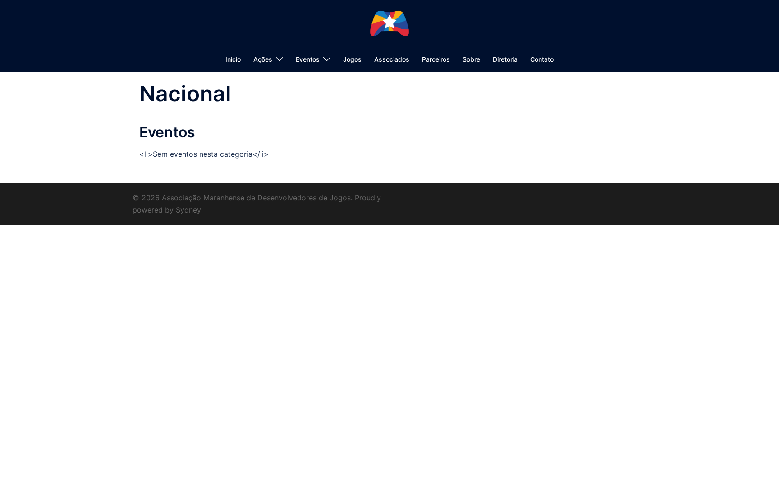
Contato (542, 59)
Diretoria (505, 59)
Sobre (471, 59)
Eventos (308, 59)
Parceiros (436, 59)
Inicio (233, 59)
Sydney (188, 209)
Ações (262, 59)
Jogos (352, 59)
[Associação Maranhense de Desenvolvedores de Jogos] (389, 22)
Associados (391, 59)
